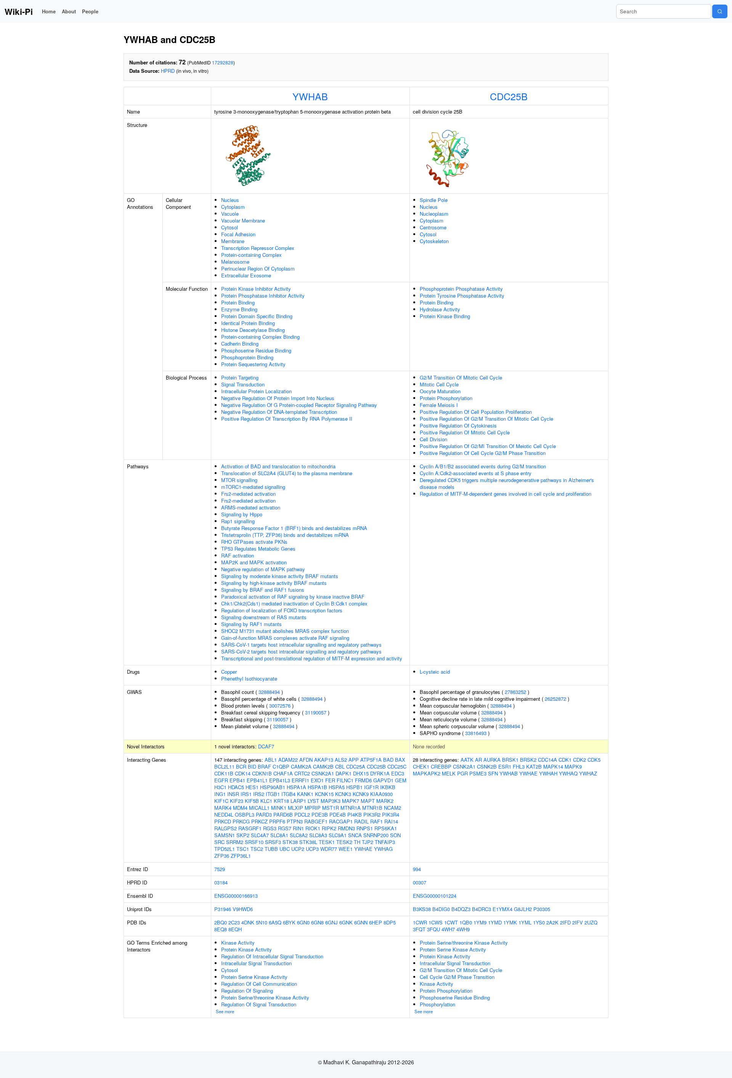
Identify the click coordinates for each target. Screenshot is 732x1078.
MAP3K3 (330, 800)
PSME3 (477, 773)
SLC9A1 (338, 835)
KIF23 (236, 800)
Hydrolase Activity (440, 309)
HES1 (252, 787)
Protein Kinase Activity (246, 949)
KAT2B (534, 766)
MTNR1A (350, 807)
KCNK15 (324, 794)
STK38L (308, 842)
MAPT (368, 800)
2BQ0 (220, 922)
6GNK (346, 922)
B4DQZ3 (460, 909)
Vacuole (230, 213)
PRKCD (222, 821)
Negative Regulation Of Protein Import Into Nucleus (277, 398)
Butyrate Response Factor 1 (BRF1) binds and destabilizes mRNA (294, 528)
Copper (229, 671)
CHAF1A (283, 773)
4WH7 (448, 929)
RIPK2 (329, 828)
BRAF (264, 766)
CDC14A (547, 759)
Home (49, 11)
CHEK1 (421, 766)
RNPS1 (364, 828)
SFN (493, 773)
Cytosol (229, 227)
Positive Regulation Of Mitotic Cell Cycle (465, 432)
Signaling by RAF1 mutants (251, 624)
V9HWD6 (243, 909)
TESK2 (344, 842)
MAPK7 (350, 800)
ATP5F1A (371, 759)
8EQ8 (220, 929)
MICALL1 (259, 807)
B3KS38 (422, 909)
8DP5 (390, 922)
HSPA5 (337, 787)
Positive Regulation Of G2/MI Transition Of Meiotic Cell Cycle (488, 446)
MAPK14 (553, 766)
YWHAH (548, 773)
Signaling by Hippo (241, 514)
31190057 (315, 712)
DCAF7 (266, 746)
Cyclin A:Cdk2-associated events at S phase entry (475, 473)
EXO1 (317, 780)
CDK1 (565, 759)
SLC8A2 (299, 835)
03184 (221, 882)
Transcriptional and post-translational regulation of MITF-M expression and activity (311, 658)
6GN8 (317, 922)
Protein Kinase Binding (445, 316)
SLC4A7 (260, 835)
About (69, 11)
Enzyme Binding (239, 309)
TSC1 (242, 848)
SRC (219, 842)
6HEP (375, 922)
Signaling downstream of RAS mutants (264, 617)
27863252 (515, 691)
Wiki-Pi (19, 11)
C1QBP (281, 766)
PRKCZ (259, 821)
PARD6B (283, 814)
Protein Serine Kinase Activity (254, 976)
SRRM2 (234, 842)
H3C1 (220, 787)
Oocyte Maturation (440, 391)
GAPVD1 (383, 780)
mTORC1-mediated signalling (253, 486)
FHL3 (519, 766)
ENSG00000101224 (434, 895)
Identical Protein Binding (248, 323)
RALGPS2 (225, 828)
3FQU (433, 929)
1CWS (436, 922)
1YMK (510, 922)
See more (225, 1011)
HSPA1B (317, 787)
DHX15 (361, 773)
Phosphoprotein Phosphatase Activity (461, 288)
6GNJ (331, 922)
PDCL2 (302, 814)
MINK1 (278, 807)
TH (357, 842)
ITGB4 (288, 794)
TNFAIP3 (385, 842)
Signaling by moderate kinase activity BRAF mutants (279, 576)
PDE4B (337, 814)
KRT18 (281, 800)
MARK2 (384, 800)
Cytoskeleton (434, 241)
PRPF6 (277, 821)
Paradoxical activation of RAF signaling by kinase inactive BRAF (292, 596)
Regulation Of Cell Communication (259, 983)
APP (353, 759)
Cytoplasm (233, 206)
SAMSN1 (224, 835)
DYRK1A (380, 773)
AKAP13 (323, 759)
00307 (419, 882)
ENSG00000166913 (236, 895)
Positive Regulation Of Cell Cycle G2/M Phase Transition (483, 453)
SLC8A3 (318, 835)
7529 (219, 869)
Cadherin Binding (239, 343)
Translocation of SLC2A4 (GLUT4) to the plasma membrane (286, 473)
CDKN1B (262, 773)
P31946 (222, 909)
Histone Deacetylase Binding (253, 329)
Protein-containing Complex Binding (260, 336)
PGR (462, 773)
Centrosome (433, 227)
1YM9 (480, 922)
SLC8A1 (279, 835)
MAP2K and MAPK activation (254, 562)
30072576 (280, 705)
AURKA (492, 759)
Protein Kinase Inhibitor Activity (256, 288)
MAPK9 (573, 766)
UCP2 (297, 848)
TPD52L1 (224, 848)
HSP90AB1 (272, 787)
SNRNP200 (375, 835)
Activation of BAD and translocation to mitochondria (278, 466)
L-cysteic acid (435, 671)
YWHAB (310, 96)
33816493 (475, 733)
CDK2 (579, 759)
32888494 (269, 691)
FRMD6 (363, 780)
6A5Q (275, 922)
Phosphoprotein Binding (247, 357)
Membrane (232, 241)
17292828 (222, 62)
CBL (340, 766)
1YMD (495, 922)
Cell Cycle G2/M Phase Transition (457, 976)
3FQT (419, 929)
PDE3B (319, 814)
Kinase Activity (238, 942)
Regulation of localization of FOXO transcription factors (281, 610)
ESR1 (504, 766)
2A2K (552, 922)
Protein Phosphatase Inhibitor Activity (263, 295)
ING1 (220, 794)
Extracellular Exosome (246, 275)
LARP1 (298, 800)
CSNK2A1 (322, 773)
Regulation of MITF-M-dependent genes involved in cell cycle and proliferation (505, 493)
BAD (388, 759)
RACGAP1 (341, 821)
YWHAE (363, 848)
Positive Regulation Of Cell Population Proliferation (476, 411)
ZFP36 (221, 855)
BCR (241, 766)
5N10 (261, 922)
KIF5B (252, 800)
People (90, 11)
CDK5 (594, 759)
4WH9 (463, 929)
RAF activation (237, 555)
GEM (400, 780)
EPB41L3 (279, 780)
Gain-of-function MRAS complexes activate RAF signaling (285, 637)
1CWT (451, 922)
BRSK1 (510, 759)
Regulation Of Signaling (247, 990)
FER (330, 780)
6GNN (361, 922)
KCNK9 (361, 794)
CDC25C (396, 766)
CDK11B (223, 773)
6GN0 (303, 922)
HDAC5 (236, 787)
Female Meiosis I (439, 404)
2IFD (565, 922)
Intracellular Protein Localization (256, 391)
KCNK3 (343, 794)
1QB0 (465, 922)
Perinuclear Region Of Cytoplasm (258, 268)
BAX (400, 759)
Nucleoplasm (434, 213)
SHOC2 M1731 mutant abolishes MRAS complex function (285, 630)
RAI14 (391, 821)
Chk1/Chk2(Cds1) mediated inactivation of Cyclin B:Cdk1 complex (294, 603)
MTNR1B (372, 807)
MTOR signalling (239, 480)
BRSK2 (528, 759)
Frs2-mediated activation (248, 493)
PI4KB (354, 814)
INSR (233, 794)
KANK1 (305, 794)
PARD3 (264, 814)
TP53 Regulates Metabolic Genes (258, 548)
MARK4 (222, 807)
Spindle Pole (434, 199)
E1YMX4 (502, 909)
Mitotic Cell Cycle (439, 384)
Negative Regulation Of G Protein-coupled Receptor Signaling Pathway (299, 404)
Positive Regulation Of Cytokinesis (458, 425)
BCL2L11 (224, 766)
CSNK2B (487, 766)
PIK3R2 (371, 814)
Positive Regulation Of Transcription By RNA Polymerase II (286, 418)
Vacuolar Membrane (243, 220)
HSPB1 (354, 787)
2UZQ (590, 922)
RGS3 (269, 828)
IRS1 (246, 794)
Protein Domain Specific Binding (256, 316)
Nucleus (230, 199)
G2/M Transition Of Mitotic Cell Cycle (461, 377)
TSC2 (256, 848)
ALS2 (341, 759)
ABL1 (271, 759)
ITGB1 (273, 794)
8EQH (235, 929)
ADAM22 (288, 759)
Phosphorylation (437, 1004)
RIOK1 (312, 828)
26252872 (555, 698)
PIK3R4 (390, 814)
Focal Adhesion (238, 234)
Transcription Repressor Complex (257, 247)
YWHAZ (588, 773)
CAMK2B (323, 766)
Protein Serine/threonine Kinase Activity (265, 997)
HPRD (168, 70)
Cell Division (433, 439)
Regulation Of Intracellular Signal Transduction (272, 956)
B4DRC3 (481, 909)
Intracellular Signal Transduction (256, 963)
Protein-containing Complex (251, 254)
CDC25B (509, 96)
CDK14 (242, 773)
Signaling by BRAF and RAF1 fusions (262, 589)
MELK (449, 773)
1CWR (420, 922)
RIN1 (298, 828)
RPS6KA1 (385, 828)
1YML (524, 922)
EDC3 (397, 773)
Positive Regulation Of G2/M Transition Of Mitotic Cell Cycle (486, 418)
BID (252, 766)
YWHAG (383, 848)
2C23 (234, 922)
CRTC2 (302, 773)
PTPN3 (295, 821)
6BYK (289, 922)
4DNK (247, 922)
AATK (467, 759)
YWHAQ (568, 773)
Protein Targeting (239, 377)
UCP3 (312, 848)
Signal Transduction (243, 384)
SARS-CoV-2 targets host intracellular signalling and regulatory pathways (301, 651)
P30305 (541, 909)
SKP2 (242, 835)
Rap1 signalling (238, 521)
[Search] (719, 11)
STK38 (290, 842)
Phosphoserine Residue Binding (256, 350)
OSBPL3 (244, 814)
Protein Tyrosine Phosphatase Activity (462, 295)
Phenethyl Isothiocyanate (249, 678)
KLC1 (266, 800)
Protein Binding (238, 302)
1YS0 (539, 922)
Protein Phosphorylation (446, 398)
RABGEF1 (315, 821)
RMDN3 (346, 828)
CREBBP (441, 766)
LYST (313, 800)
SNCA (355, 835)
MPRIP (313, 807)
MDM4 (240, 807)
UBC (284, 848)
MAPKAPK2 (426, 773)
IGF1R (371, 787)
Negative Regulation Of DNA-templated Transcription (279, 411)
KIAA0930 (381, 794)
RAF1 (376, 821)
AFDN (306, 759)
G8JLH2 (523, 909)
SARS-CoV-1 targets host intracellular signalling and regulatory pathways (301, 644)
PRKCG (241, 821)
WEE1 (346, 848)
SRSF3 (273, 842)
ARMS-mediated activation (250, 507)
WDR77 (328, 848)
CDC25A (355, 766)
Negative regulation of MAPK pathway (263, 569)
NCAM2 (392, 807)
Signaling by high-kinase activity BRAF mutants (274, 582)
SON (395, 835)
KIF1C (221, 800)
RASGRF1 (250, 828)
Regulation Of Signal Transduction (258, 1004)
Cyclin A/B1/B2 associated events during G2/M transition (483, 466)
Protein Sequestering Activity (253, 364)
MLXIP (295, 807)
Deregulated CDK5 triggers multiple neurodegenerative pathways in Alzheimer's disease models (507, 483)
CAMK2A (301, 766)
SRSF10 (254, 842)
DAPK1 (344, 773)
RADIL (361, 821)
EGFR (221, 780)
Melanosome (235, 261)
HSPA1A (296, 787)
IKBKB (387, 787)
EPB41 (237, 780)
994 (417, 869)
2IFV (577, 922)
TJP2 (367, 842)
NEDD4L (223, 814)
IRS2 (258, 794)
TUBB (271, 848)
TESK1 (327, 842)
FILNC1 (345, 780)
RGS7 (284, 828)
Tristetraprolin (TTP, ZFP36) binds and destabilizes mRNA (285, 534)
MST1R (330, 807)
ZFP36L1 (241, 855)
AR (478, 759)
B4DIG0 (441, 909)
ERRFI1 (300, 780)
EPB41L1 (257, 780)
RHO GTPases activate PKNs (254, 541)
